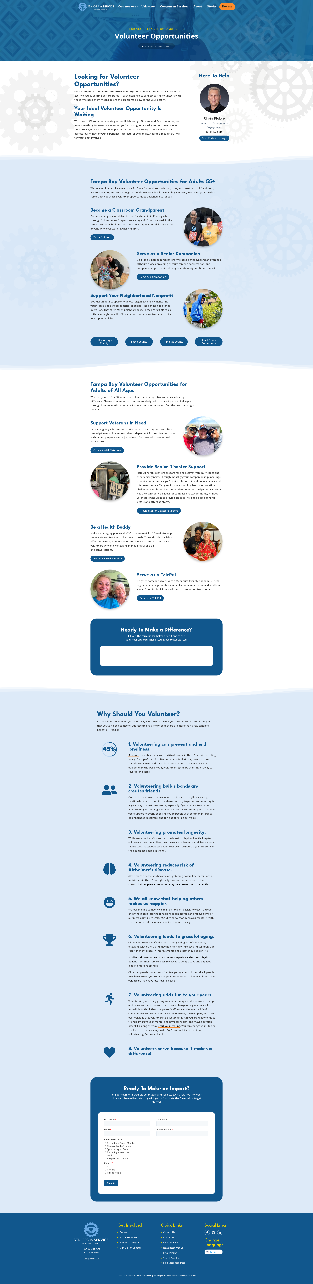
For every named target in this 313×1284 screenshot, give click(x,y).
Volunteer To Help (129, 1237)
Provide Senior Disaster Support (159, 510)
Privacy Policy (170, 1252)
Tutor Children (102, 237)
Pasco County (139, 341)
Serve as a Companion (153, 277)
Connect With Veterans (107, 450)
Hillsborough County (104, 342)
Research (133, 755)
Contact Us (169, 1232)
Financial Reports (172, 1242)
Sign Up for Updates (130, 1247)
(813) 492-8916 (214, 131)
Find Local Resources (174, 1262)
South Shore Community (208, 342)
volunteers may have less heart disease (151, 980)
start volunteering (169, 1026)
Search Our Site (171, 1258)
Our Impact (169, 1237)
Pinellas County (174, 341)
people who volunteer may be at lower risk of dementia (175, 884)
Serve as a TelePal (150, 598)
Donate (123, 1232)
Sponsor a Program (130, 1242)
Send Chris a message (214, 138)
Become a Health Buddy (107, 558)
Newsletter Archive (173, 1247)
